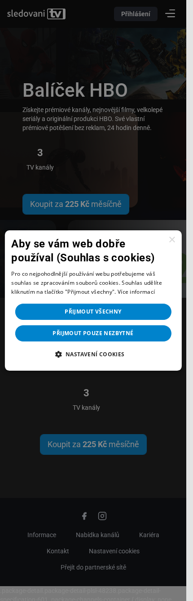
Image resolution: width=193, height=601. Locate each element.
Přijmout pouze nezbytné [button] (93, 333)
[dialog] (92, 300)
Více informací (136, 292)
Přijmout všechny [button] (93, 311)
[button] (92, 354)
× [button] (171, 240)
